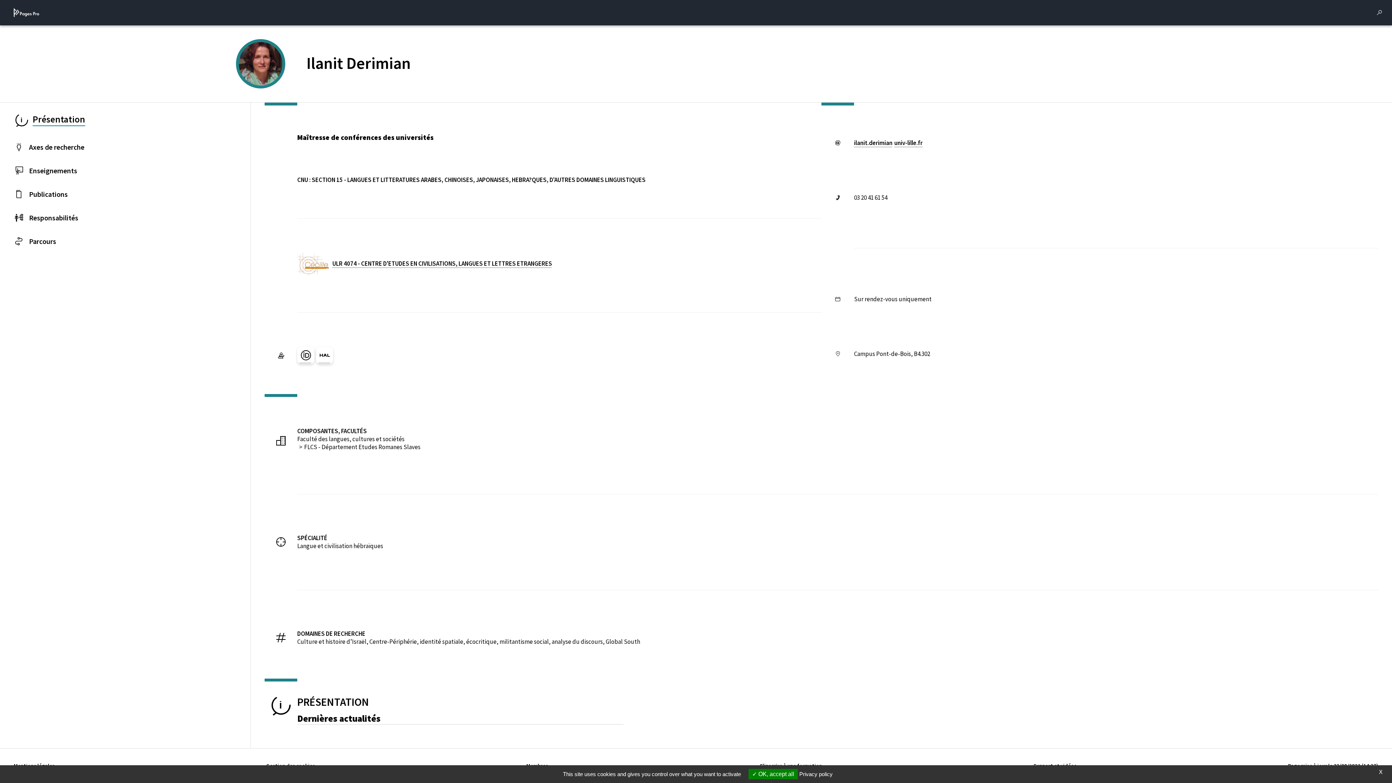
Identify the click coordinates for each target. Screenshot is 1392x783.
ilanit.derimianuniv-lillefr (888, 143)
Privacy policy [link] (816, 774)
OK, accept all (775, 774)
